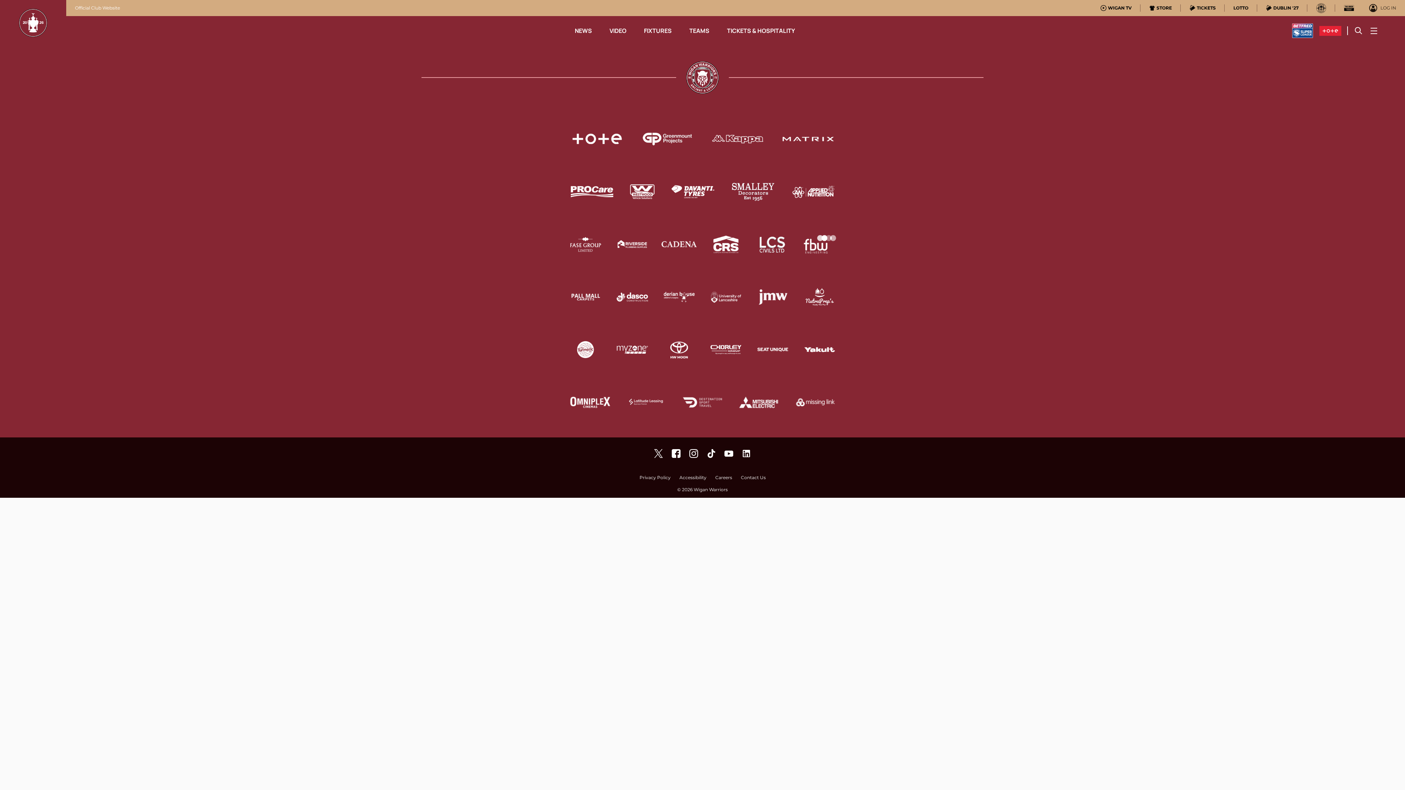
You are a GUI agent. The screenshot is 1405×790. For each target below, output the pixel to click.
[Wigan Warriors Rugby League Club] (746, 453)
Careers (723, 477)
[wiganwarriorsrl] (693, 453)
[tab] (1116, 8)
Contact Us (753, 477)
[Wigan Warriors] (676, 453)
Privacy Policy (655, 477)
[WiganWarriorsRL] (658, 453)
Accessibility (693, 477)
